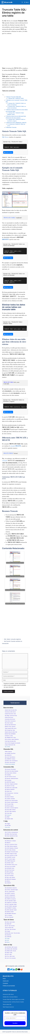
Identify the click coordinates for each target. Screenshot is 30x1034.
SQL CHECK (7, 746)
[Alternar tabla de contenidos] (3, 95)
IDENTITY (5, 239)
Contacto (5, 983)
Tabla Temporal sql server (8, 1006)
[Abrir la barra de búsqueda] (22, 2)
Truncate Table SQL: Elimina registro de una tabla (13, 999)
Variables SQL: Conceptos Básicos (10, 996)
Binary (7, 942)
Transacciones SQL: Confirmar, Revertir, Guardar (13, 1001)
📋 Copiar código (8, 152)
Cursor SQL (7, 827)
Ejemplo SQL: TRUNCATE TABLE (16, 98)
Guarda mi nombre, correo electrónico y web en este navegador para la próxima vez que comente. (15, 685)
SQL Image (7, 938)
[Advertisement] (15, 51)
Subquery (8, 815)
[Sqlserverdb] (7, 2)
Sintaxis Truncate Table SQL (14, 97)
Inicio (4, 978)
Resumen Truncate (11, 127)
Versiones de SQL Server (8, 994)
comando (15, 446)
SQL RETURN (8, 825)
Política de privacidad (9, 985)
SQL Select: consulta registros (12, 639)
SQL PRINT (7, 816)
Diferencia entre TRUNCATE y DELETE (16, 122)
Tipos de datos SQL (7, 1004)
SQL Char (7, 940)
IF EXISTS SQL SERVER (10, 764)
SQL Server (5, 137)
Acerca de (6, 981)
